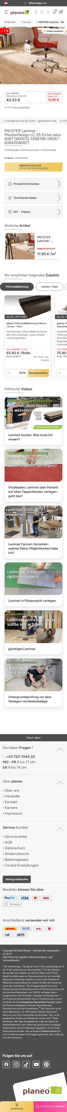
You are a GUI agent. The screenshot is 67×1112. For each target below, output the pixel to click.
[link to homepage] (20, 12)
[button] (6, 3)
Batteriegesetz (17, 859)
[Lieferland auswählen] (6, 3)
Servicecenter (16, 836)
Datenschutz (15, 848)
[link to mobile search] (42, 12)
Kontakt (11, 802)
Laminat (27, 22)
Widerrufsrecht (17, 854)
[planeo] (40, 1090)
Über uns (12, 790)
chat (38, 3)
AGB (8, 842)
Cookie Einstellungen (22, 865)
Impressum (13, 813)
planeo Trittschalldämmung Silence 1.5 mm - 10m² (26, 325)
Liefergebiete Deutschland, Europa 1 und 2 (40, 1002)
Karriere (11, 807)
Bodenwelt (10, 22)
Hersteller (12, 796)
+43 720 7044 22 (20, 756)
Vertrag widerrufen (16, 879)
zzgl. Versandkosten (21, 107)
